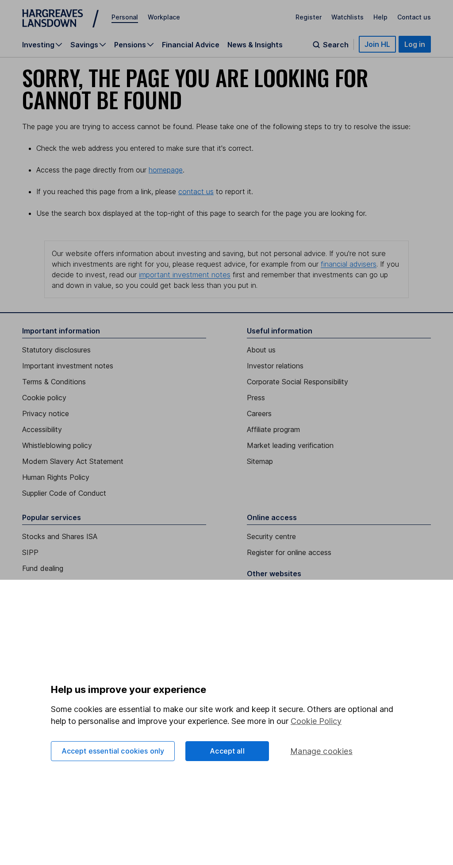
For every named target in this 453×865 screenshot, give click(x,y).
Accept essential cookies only (113, 750)
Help (380, 17)
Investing (38, 44)
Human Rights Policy (55, 477)
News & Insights (255, 44)
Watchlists (347, 17)
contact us (196, 191)
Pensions (130, 44)
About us (261, 349)
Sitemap (260, 461)
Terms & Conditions (54, 381)
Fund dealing (42, 568)
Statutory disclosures (56, 349)
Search (336, 44)
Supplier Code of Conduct (64, 493)
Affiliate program (273, 429)
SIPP (30, 552)
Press (256, 397)
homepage (166, 169)
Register (309, 17)
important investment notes (184, 274)
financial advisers (348, 264)
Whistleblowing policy (57, 445)
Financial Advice (190, 44)
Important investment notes (67, 365)
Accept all (227, 750)
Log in (414, 44)
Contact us (414, 17)
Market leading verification (290, 445)
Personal (124, 17)
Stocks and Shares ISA (59, 536)
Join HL (377, 44)
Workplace (164, 17)
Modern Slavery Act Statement (72, 461)
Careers (259, 413)
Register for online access (289, 552)
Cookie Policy (316, 721)
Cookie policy (44, 397)
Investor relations (275, 365)
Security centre (271, 536)
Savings (84, 44)
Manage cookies (321, 751)
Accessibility (42, 429)
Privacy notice (45, 413)
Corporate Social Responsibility (297, 381)
